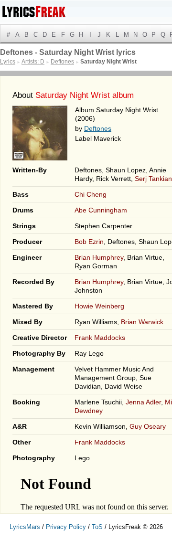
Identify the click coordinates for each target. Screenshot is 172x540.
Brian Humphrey (99, 257)
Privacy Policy (66, 526)
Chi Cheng (91, 194)
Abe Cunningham (101, 210)
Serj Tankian (153, 178)
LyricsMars (25, 526)
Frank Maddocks (100, 337)
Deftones (97, 128)
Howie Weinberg (99, 306)
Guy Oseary (147, 426)
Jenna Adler (143, 402)
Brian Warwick (142, 322)
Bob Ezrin (89, 241)
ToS (97, 526)
